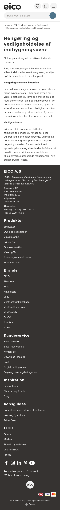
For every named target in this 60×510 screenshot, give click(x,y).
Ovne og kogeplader (15, 231)
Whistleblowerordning (16, 475)
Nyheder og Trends (14, 391)
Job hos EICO (11, 449)
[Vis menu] (53, 6)
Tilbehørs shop (12, 262)
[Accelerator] (18, 6)
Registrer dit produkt (15, 367)
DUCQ (7, 317)
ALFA (7, 327)
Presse (7, 454)
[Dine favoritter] (37, 6)
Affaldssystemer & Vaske (17, 257)
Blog (6, 396)
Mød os (8, 439)
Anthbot (8, 322)
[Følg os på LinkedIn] (19, 462)
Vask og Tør (10, 252)
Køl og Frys (10, 242)
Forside (7, 25)
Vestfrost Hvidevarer (15, 307)
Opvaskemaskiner (14, 247)
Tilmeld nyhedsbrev (15, 444)
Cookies (31, 471)
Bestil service (11, 341)
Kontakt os (10, 351)
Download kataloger (15, 357)
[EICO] (30, 485)
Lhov (6, 296)
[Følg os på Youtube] (32, 462)
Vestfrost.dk (10, 312)
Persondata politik (14, 471)
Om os (7, 434)
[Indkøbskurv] (45, 6)
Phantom (9, 281)
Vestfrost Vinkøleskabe (17, 302)
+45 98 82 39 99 (12, 194)
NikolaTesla (10, 291)
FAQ (6, 362)
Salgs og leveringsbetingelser (20, 372)
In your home (11, 386)
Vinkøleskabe (11, 237)
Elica (6, 286)
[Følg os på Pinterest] (25, 462)
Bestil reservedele (14, 346)
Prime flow (10, 420)
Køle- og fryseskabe (15, 415)
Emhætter (9, 226)
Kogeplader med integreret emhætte (24, 410)
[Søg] (52, 15)
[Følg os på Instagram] (12, 462)
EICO (7, 276)
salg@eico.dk (10, 198)
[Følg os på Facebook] (6, 462)
